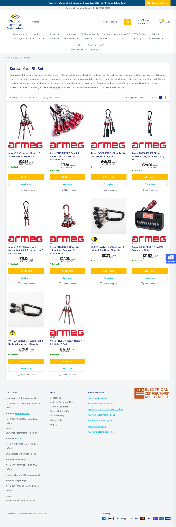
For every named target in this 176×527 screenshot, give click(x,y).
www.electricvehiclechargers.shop (105, 409)
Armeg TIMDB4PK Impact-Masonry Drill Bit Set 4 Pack (66, 342)
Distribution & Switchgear (20, 36)
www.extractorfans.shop (100, 403)
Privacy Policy (57, 420)
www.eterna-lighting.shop (101, 420)
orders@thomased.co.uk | (81, 8)
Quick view (26, 184)
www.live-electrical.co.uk (101, 431)
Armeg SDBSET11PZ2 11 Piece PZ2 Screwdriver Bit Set (147, 248)
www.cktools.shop (97, 426)
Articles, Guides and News (62, 402)
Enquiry (53, 424)
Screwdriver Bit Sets (22, 58)
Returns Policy (57, 415)
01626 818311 (105, 8)
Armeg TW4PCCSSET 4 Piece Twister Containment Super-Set (108, 154)
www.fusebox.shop (97, 397)
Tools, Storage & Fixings (96, 47)
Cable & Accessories (154, 36)
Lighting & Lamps (54, 36)
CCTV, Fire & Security (139, 36)
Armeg (11, 149)
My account (142, 23)
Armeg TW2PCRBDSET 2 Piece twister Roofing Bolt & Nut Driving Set (148, 156)
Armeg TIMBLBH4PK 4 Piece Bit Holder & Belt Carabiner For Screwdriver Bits (64, 156)
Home (8, 58)
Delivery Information (60, 411)
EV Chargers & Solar (88, 36)
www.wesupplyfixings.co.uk (101, 414)
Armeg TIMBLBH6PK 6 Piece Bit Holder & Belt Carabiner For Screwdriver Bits (64, 250)
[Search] (127, 22)
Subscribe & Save (160, 3)
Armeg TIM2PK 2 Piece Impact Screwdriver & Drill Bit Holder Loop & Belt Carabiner (25, 250)
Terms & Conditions (59, 406)
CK (92, 243)
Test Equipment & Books (105, 36)
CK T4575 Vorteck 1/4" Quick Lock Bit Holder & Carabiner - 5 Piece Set (108, 248)
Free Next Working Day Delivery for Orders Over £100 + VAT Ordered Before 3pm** (87, 3)
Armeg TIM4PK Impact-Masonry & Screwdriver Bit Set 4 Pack (24, 154)
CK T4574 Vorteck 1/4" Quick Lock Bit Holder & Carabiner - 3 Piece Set (25, 342)
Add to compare (28, 190)
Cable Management (77, 47)
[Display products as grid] (160, 97)
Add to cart (26, 177)
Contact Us (55, 397)
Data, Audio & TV (121, 34)
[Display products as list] (165, 97)
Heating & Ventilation (70, 36)
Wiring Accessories (35, 36)
